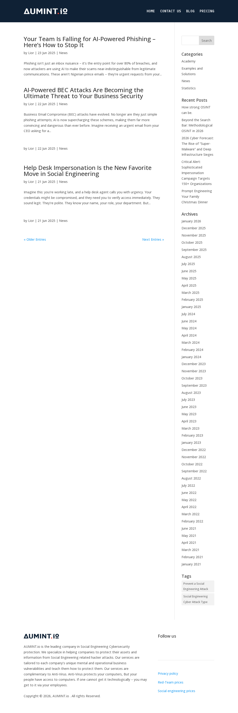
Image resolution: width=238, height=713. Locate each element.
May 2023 (189, 414)
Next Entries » (153, 239)
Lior (31, 53)
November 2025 (194, 235)
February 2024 (192, 349)
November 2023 (194, 371)
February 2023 (192, 435)
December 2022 (194, 449)
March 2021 (190, 550)
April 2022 (189, 507)
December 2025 (194, 228)
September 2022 (194, 471)
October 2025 (192, 242)
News (63, 53)
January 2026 (191, 221)
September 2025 (194, 249)
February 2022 (192, 521)
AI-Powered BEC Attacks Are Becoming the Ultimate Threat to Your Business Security (83, 93)
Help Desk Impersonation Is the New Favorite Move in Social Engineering (88, 170)
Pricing (207, 11)
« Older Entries (35, 239)
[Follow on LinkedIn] (161, 649)
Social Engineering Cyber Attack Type (195, 599)
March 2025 (190, 292)
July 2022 (188, 485)
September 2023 (194, 385)
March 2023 (190, 428)
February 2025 (192, 299)
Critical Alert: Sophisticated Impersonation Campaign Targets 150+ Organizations (197, 172)
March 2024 (190, 342)
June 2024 (189, 321)
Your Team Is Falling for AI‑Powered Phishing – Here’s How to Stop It (89, 42)
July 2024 (188, 314)
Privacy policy (168, 673)
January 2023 (191, 442)
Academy (188, 61)
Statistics (189, 88)
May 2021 (189, 535)
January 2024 (191, 357)
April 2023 (189, 421)
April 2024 (189, 335)
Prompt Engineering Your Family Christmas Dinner (197, 196)
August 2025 (191, 257)
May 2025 (189, 278)
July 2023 (188, 399)
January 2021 (191, 564)
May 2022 (189, 500)
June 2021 (189, 528)
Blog (190, 11)
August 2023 (191, 392)
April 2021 (189, 542)
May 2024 (189, 328)
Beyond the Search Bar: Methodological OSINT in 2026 (197, 125)
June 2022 (189, 492)
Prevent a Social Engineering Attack (195, 586)
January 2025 (191, 307)
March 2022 (190, 514)
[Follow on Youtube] (189, 649)
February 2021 (192, 557)
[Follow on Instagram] (171, 649)
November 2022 (194, 457)
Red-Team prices (170, 682)
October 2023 (192, 378)
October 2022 (192, 464)
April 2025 (189, 285)
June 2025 (189, 271)
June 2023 (189, 407)
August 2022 (191, 478)
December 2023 (194, 364)
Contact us (170, 11)
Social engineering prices (176, 691)
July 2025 (188, 264)
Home (151, 11)
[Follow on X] (180, 649)
